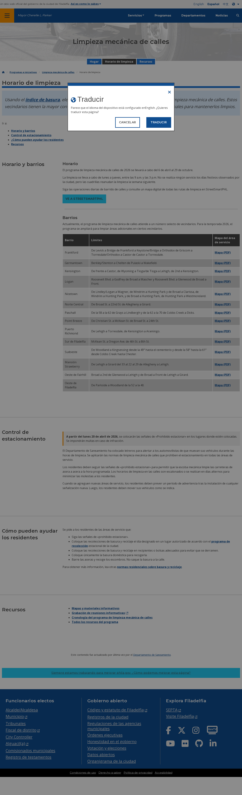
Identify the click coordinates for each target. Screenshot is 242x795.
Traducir (159, 122)
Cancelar (127, 122)
